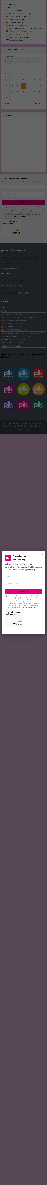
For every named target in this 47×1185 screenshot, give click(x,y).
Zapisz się (23, 591)
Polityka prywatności (28, 607)
